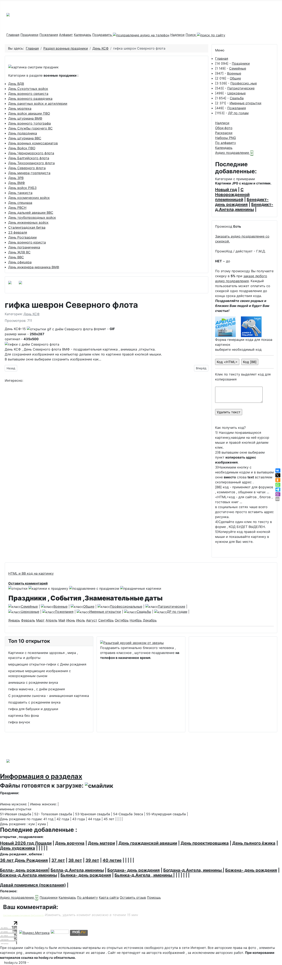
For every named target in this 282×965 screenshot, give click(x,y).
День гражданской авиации (147, 843)
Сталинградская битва (26, 227)
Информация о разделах (41, 776)
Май (61, 620)
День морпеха (19, 108)
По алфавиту (225, 143)
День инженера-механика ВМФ (33, 267)
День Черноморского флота (31, 153)
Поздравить (102, 35)
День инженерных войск (28, 222)
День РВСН (17, 208)
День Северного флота (27, 168)
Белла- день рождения (24, 870)
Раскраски (223, 133)
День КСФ (32, 314)
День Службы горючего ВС (30, 128)
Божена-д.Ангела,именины (28, 875)
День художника (17, 848)
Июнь (70, 620)
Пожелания (48, 35)
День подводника (22, 133)
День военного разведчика (30, 98)
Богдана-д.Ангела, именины (193, 870)
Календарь (82, 35)
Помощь (154, 897)
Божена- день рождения (251, 870)
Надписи (177, 35)
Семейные (237, 68)
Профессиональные (126, 606)
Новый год (226, 189)
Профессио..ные (243, 83)
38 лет (75, 860)
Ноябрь (136, 620)
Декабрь (150, 620)
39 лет (92, 860)
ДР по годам (238, 113)
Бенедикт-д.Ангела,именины (244, 207)
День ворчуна (69, 843)
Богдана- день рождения (133, 870)
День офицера (20, 262)
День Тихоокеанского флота (31, 163)
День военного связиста (28, 94)
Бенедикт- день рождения (242, 202)
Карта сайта (109, 897)
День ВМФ (16, 183)
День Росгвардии (22, 237)
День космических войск (29, 198)
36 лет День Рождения (24, 860)
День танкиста (20, 193)
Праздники (29, 35)
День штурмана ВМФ (25, 118)
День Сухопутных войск (28, 89)
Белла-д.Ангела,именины (77, 870)
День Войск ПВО (21, 148)
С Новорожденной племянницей (232, 194)
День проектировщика (205, 843)
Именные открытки (245, 103)
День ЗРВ (16, 178)
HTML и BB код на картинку (31, 573)
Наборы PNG (225, 138)
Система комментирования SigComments (23, 915)
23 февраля (17, 232)
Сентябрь (106, 620)
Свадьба (237, 98)
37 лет (58, 860)
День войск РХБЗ (22, 188)
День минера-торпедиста (29, 173)
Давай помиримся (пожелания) (33, 885)
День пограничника (24, 247)
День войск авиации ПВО (29, 113)
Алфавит (66, 35)
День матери (101, 843)
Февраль (28, 620)
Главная (12, 35)
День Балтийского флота (28, 158)
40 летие (112, 860)
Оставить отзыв (133, 897)
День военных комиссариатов (33, 143)
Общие (235, 78)
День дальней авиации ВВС (30, 212)
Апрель (51, 620)
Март (40, 620)
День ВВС (16, 257)
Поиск (191, 35)
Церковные (236, 93)
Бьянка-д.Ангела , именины (144, 875)
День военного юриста (27, 242)
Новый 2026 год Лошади (26, 843)
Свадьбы (144, 612)
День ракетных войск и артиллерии (37, 103)
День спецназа (20, 203)
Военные (234, 73)
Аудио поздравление (232, 153)
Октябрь (122, 620)
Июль (80, 620)
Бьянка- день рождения (85, 875)
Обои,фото (223, 128)
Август (91, 620)
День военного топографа (29, 123)
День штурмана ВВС (24, 138)
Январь (14, 620)
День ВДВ (16, 84)
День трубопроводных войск (32, 217)
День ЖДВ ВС (19, 252)
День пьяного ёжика (253, 843)
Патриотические (241, 88)
